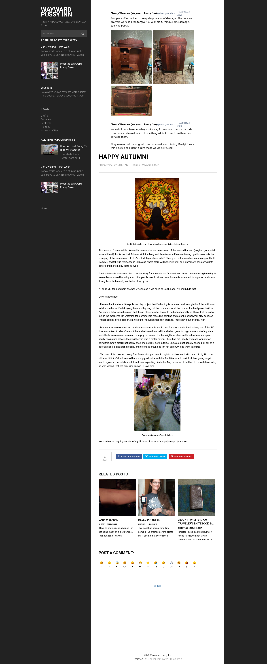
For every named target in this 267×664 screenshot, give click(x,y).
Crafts (44, 115)
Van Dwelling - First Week (55, 46)
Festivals (46, 123)
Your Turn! (46, 87)
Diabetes (46, 119)
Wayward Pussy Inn (56, 12)
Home (44, 208)
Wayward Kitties (50, 130)
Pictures (45, 126)
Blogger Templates (158, 659)
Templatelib (176, 659)
